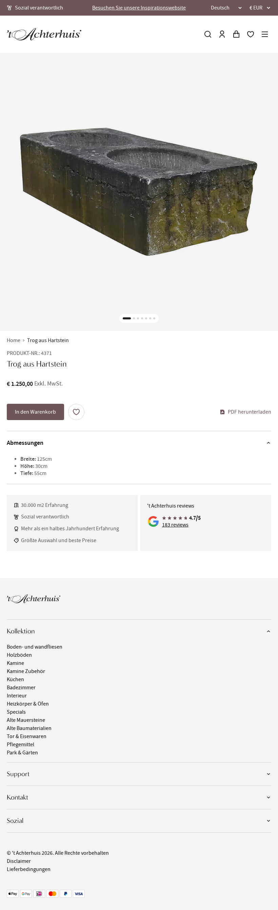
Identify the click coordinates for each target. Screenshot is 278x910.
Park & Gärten (22, 752)
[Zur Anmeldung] (222, 34)
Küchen (15, 679)
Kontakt (17, 797)
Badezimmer (21, 687)
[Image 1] (127, 318)
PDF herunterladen (249, 412)
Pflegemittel (20, 744)
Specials (16, 712)
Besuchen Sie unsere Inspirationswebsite (139, 7)
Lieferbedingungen (29, 869)
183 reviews (175, 525)
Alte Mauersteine (26, 720)
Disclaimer (19, 861)
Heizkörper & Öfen (28, 703)
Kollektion (21, 631)
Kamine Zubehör (26, 671)
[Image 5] (146, 318)
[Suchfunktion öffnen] (207, 34)
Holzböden (19, 655)
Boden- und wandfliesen (34, 647)
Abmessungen (25, 443)
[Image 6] (150, 318)
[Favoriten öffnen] (250, 34)
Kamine (15, 663)
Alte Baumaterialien (29, 728)
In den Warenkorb (35, 412)
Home (13, 340)
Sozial (15, 821)
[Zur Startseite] (44, 34)
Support (18, 774)
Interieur (17, 695)
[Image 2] (134, 318)
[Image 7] (154, 318)
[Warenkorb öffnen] (236, 34)
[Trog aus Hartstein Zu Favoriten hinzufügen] (76, 412)
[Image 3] (138, 318)
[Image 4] (142, 318)
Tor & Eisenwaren (26, 736)
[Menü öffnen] (264, 34)
